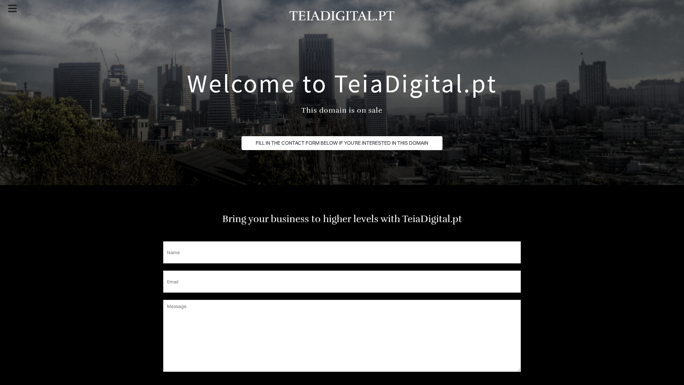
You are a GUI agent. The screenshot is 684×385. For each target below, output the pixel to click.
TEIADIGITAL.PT (342, 15)
